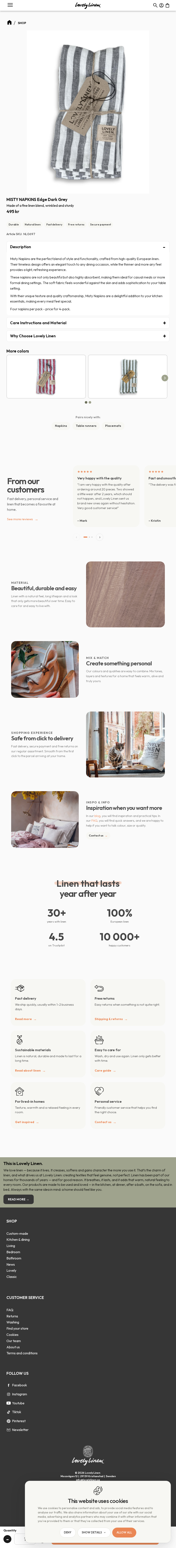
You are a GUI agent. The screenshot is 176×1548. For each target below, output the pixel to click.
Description (20, 246)
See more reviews (22, 519)
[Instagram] (8, 1394)
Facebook (19, 1385)
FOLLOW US (17, 1373)
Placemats (113, 426)
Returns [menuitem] (12, 1316)
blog (97, 816)
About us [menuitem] (13, 1347)
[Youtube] (8, 1403)
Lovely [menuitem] (11, 1270)
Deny (67, 1532)
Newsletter (20, 1430)
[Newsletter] (8, 1430)
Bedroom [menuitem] (13, 1252)
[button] (10, 5)
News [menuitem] (10, 1264)
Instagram (19, 1394)
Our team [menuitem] (13, 1341)
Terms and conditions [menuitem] (22, 1353)
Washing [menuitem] (12, 1322)
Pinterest (19, 1421)
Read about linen (28, 1070)
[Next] (165, 378)
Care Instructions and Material (38, 322)
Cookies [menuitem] (12, 1334)
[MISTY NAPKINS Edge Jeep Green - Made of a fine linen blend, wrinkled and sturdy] (127, 376)
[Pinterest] (8, 1421)
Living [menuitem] (10, 1246)
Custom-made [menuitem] (17, 1233)
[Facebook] (8, 1385)
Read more (23, 1019)
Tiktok (16, 1412)
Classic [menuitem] (11, 1276)
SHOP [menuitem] (11, 1221)
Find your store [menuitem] (17, 1328)
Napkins (61, 426)
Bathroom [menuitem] (13, 1258)
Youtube (18, 1403)
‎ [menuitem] (18, 1227)
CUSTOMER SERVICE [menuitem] (25, 1297)
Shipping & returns (109, 1019)
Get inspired (24, 1122)
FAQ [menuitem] (9, 1310)
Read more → (18, 1199)
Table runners (86, 426)
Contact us (98, 835)
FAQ (94, 821)
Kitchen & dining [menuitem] (18, 1239)
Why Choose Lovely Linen (33, 335)
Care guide (103, 1070)
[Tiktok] (8, 1412)
